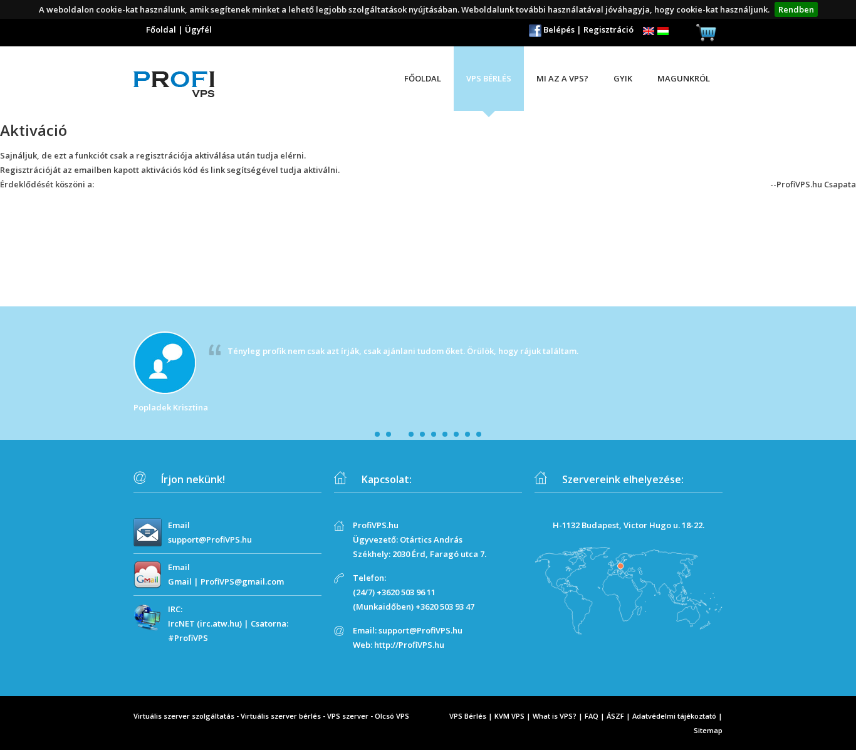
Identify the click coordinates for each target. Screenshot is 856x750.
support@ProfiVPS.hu (210, 539)
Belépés (559, 29)
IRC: (175, 609)
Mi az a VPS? (562, 78)
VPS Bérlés (467, 716)
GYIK (622, 78)
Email (179, 525)
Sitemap (708, 730)
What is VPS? (555, 716)
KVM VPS (509, 716)
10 (478, 434)
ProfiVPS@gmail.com (242, 581)
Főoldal (161, 29)
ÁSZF (615, 716)
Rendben (796, 9)
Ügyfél (198, 29)
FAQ (591, 716)
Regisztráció (608, 29)
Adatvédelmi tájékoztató (674, 716)
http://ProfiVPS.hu (409, 644)
